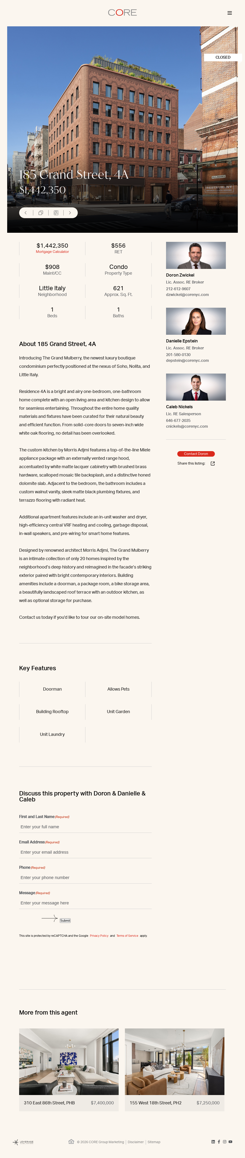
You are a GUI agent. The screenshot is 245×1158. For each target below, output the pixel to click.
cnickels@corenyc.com (187, 426)
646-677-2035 (178, 421)
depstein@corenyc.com (187, 361)
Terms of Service (127, 935)
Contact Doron (196, 454)
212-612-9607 (178, 289)
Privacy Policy (99, 935)
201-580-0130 (178, 355)
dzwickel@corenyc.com (187, 295)
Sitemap (154, 1142)
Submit (65, 920)
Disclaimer (136, 1142)
